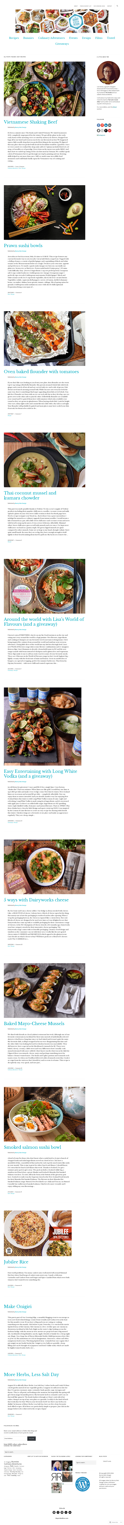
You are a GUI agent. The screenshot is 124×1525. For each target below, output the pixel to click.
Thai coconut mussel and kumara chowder (30, 495)
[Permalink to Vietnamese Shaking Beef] (44, 116)
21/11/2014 (10, 1285)
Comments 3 (18, 669)
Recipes (14, 38)
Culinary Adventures (51, 38)
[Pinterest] (102, 126)
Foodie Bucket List (85, 6)
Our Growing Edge (99, 6)
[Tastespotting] (102, 132)
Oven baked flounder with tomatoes (41, 371)
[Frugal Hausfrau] (67, 1465)
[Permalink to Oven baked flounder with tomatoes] (44, 365)
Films (98, 38)
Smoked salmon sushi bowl (32, 1147)
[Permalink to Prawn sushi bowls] (44, 239)
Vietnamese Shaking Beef (30, 122)
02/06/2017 (11, 540)
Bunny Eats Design (20, 127)
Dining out (6, 1466)
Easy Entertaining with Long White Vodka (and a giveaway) (40, 774)
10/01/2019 (10, 166)
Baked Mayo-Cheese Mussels (34, 1023)
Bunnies (28, 38)
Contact (109, 6)
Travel (111, 38)
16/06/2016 (11, 821)
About (76, 6)
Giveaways (62, 43)
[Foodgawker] (98, 132)
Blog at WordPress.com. (62, 1518)
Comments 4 (19, 292)
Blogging (8, 1462)
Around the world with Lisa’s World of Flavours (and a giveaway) (44, 622)
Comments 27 (18, 1353)
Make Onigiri (18, 1306)
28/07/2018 (11, 292)
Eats (20, 168)
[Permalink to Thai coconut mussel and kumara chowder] (44, 487)
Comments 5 (19, 1414)
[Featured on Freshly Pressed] (82, 1491)
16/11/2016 (10, 669)
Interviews (6, 1471)
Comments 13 (19, 821)
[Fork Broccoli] (67, 1488)
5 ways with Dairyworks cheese (36, 899)
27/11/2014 (10, 1192)
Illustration (19, 1470)
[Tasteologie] (106, 132)
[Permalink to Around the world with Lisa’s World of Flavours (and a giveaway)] (44, 613)
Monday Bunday (15, 1472)
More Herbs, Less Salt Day (31, 1374)
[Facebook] (98, 126)
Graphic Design (8, 1470)
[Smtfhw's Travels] (57, 1465)
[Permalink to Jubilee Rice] (38, 1256)
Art (5, 1462)
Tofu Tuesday (12, 1475)
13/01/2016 (10, 1068)
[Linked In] (106, 126)
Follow (31, 1438)
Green (14, 1470)
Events (73, 38)
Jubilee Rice (16, 1261)
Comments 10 (18, 1285)
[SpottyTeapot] (57, 1488)
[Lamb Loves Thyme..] (67, 1477)
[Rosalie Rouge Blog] (57, 1477)
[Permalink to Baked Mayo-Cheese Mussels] (44, 1017)
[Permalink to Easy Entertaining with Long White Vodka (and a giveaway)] (42, 765)
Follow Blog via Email (11, 1425)
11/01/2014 (10, 1353)
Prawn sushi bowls (23, 245)
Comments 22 (19, 944)
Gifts (13, 1468)
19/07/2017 (10, 414)
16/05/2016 (11, 944)
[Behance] (109, 126)
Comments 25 (18, 1068)
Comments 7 (18, 414)
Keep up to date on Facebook (38, 1456)
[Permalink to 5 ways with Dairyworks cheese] (44, 894)
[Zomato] (109, 132)
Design (86, 38)
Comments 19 (18, 1192)
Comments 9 (19, 540)
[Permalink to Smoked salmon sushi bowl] (44, 1141)
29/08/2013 (11, 1414)
